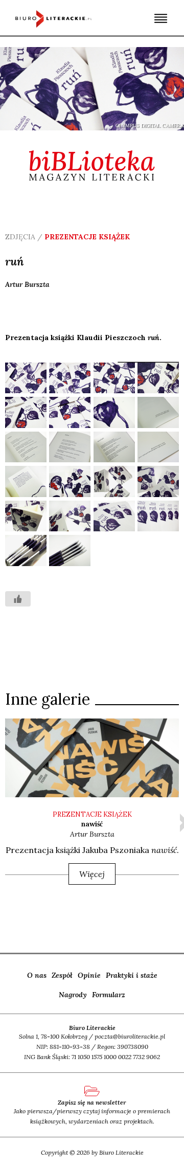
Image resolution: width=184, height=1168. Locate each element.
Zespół (62, 975)
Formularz (108, 994)
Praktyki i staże (131, 975)
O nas (37, 975)
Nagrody (73, 994)
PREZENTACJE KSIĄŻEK (92, 814)
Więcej (92, 874)
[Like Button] (18, 599)
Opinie (89, 975)
